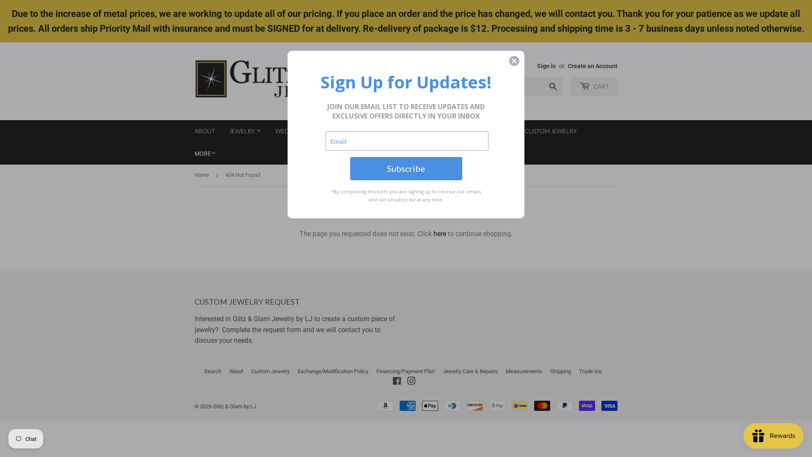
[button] (514, 61)
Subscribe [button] (406, 168)
